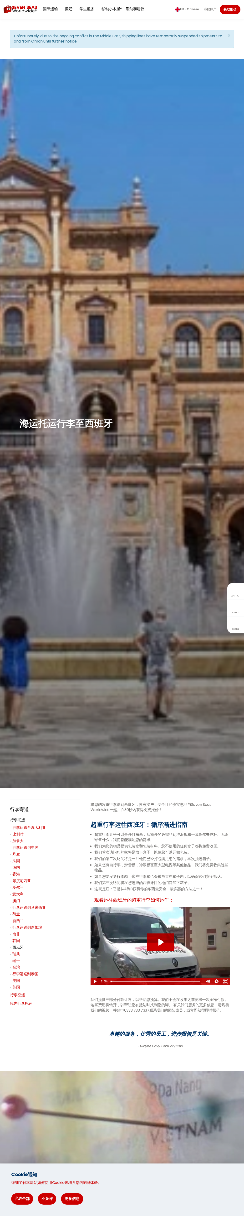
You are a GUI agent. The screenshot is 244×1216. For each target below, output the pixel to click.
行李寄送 (19, 809)
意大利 (18, 894)
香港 (16, 874)
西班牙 (18, 947)
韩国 (16, 940)
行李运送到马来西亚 (29, 907)
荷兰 (16, 914)
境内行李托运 (21, 1003)
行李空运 (17, 995)
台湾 (16, 967)
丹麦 (16, 854)
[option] (160, 1037)
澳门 (16, 901)
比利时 (18, 834)
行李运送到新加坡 (27, 927)
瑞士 (16, 960)
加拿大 (18, 841)
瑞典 (16, 954)
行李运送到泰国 (25, 974)
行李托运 (17, 820)
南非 (16, 934)
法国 (16, 861)
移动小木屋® (112, 9)
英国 (16, 987)
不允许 (47, 1198)
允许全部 (22, 1198)
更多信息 (72, 1198)
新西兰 (18, 920)
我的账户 (210, 9)
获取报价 (230, 9)
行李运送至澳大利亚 (29, 827)
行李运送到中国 (25, 847)
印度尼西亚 (21, 881)
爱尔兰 (18, 887)
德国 (16, 867)
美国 (16, 980)
